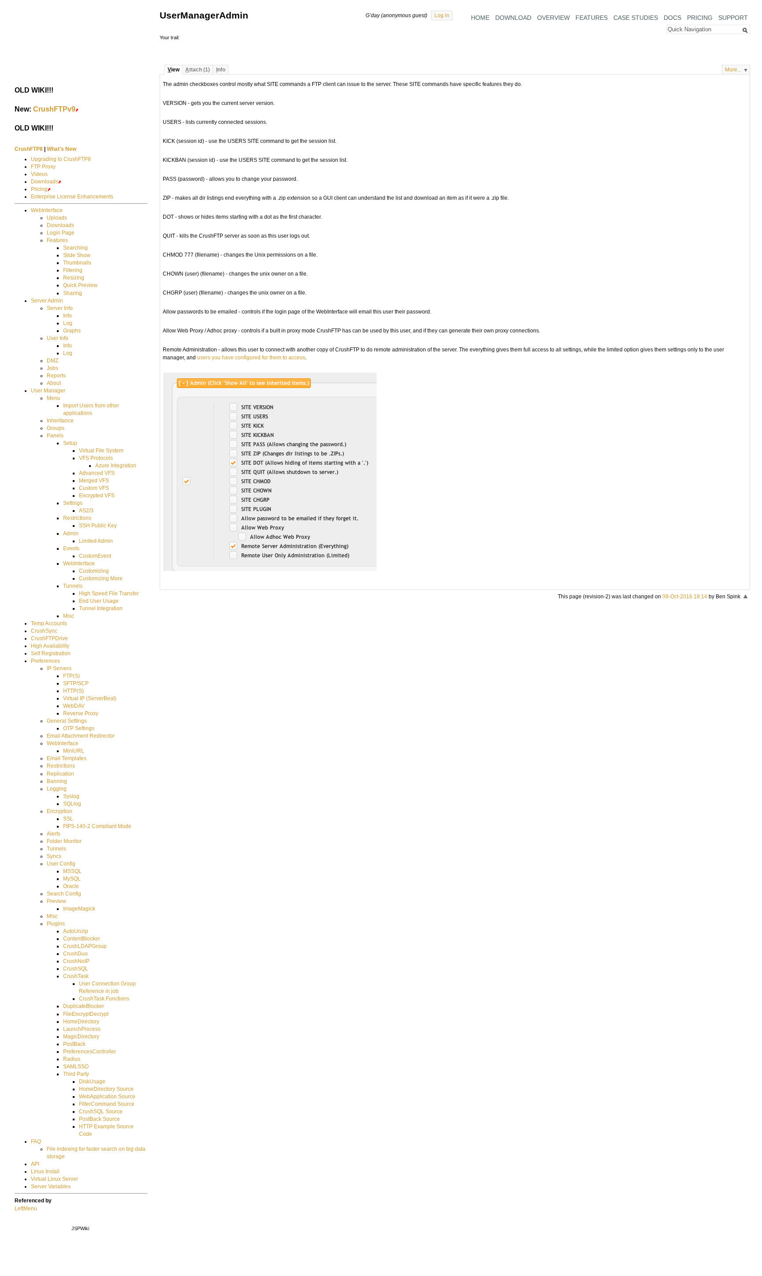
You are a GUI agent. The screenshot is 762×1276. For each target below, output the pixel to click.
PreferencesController (89, 1051)
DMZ (52, 361)
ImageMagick (79, 909)
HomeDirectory (81, 1022)
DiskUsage (92, 1081)
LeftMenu (26, 1208)
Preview (56, 901)
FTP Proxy (43, 167)
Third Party (76, 1074)
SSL (68, 819)
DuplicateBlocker (83, 1006)
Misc (68, 616)
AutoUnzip (75, 931)
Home (480, 17)
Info (67, 316)
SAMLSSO (76, 1066)
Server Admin (47, 301)
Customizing (94, 571)
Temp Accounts (49, 623)
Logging (57, 789)
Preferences (45, 661)
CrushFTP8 (29, 149)
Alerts (53, 834)
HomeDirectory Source (106, 1089)
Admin (70, 533)
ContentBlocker (81, 939)
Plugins (56, 924)
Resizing (73, 278)
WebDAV (74, 706)
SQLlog (72, 804)
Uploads (57, 218)
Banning (57, 781)
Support (733, 17)
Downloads (44, 182)
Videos (39, 174)
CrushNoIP (76, 961)
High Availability (50, 646)
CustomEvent (95, 556)
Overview (553, 17)
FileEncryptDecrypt (85, 1014)
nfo (220, 70)
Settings (72, 503)
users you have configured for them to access (251, 357)
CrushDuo (75, 954)
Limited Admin (96, 541)
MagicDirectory (81, 1036)
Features (591, 17)
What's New (61, 149)
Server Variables (51, 1186)
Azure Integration (115, 466)
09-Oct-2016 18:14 (684, 596)
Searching (75, 248)
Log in (441, 15)
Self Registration (51, 653)
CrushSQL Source (101, 1111)
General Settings (67, 721)
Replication (60, 774)
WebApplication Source (107, 1096)
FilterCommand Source (106, 1104)
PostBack (74, 1044)
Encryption (59, 811)
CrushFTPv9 (54, 109)
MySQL (72, 879)
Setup (70, 443)
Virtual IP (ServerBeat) (89, 698)
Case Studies (635, 17)
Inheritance (60, 421)
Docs (672, 17)
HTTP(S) (73, 691)
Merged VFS (94, 481)
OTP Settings (78, 728)
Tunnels (72, 586)
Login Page (61, 233)
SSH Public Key (98, 525)
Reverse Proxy (80, 713)
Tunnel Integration (101, 608)
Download (513, 17)
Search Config (64, 894)
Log (67, 323)
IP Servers (59, 668)
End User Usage (99, 601)
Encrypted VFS (97, 495)
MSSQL (72, 871)
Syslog (71, 796)
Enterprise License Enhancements (72, 197)
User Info (57, 338)
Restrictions (77, 518)
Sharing (72, 293)
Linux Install (45, 1171)
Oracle (71, 886)
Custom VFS (94, 488)
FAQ (36, 1141)
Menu (53, 398)
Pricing (700, 17)
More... (733, 70)
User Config (61, 864)
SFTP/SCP (76, 683)
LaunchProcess (82, 1029)
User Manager (48, 391)
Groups (55, 428)
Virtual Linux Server (54, 1179)
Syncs (54, 856)
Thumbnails (77, 263)
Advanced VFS (97, 473)
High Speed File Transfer (109, 593)
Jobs (52, 368)
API (35, 1164)
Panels (55, 436)
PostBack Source (99, 1119)
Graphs (72, 331)
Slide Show (76, 255)
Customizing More (101, 578)
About (54, 383)
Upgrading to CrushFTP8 (61, 159)
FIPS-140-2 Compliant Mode (97, 826)
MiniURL (73, 751)
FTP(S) (71, 676)
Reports (56, 376)
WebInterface (47, 210)
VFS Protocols (96, 458)
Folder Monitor (64, 841)
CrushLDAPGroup (85, 946)
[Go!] (745, 30)
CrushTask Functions (104, 999)
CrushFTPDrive (49, 638)
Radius (71, 1059)
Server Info (60, 308)
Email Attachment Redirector (81, 736)
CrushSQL (75, 969)
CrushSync (44, 631)
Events (71, 548)
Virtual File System (101, 451)
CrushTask (76, 976)
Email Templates (66, 758)
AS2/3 (86, 510)
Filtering (72, 270)
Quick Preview (80, 285)
